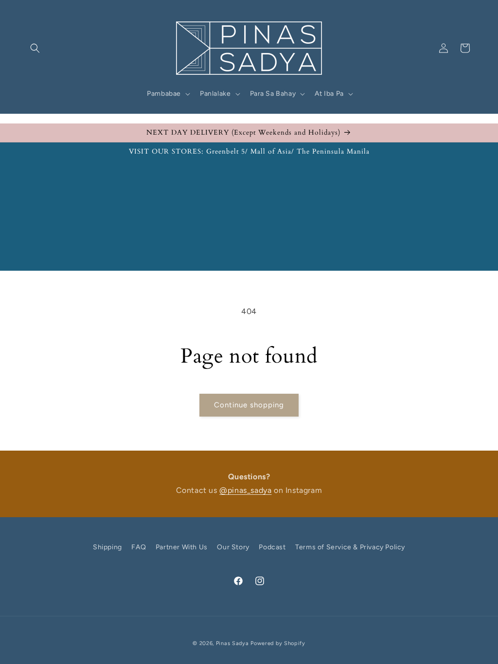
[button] (35, 48)
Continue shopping (249, 405)
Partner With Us (182, 547)
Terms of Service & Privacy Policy (350, 547)
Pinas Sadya (232, 643)
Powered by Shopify (277, 643)
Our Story (233, 547)
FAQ (138, 547)
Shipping (107, 547)
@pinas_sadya (245, 490)
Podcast (272, 547)
